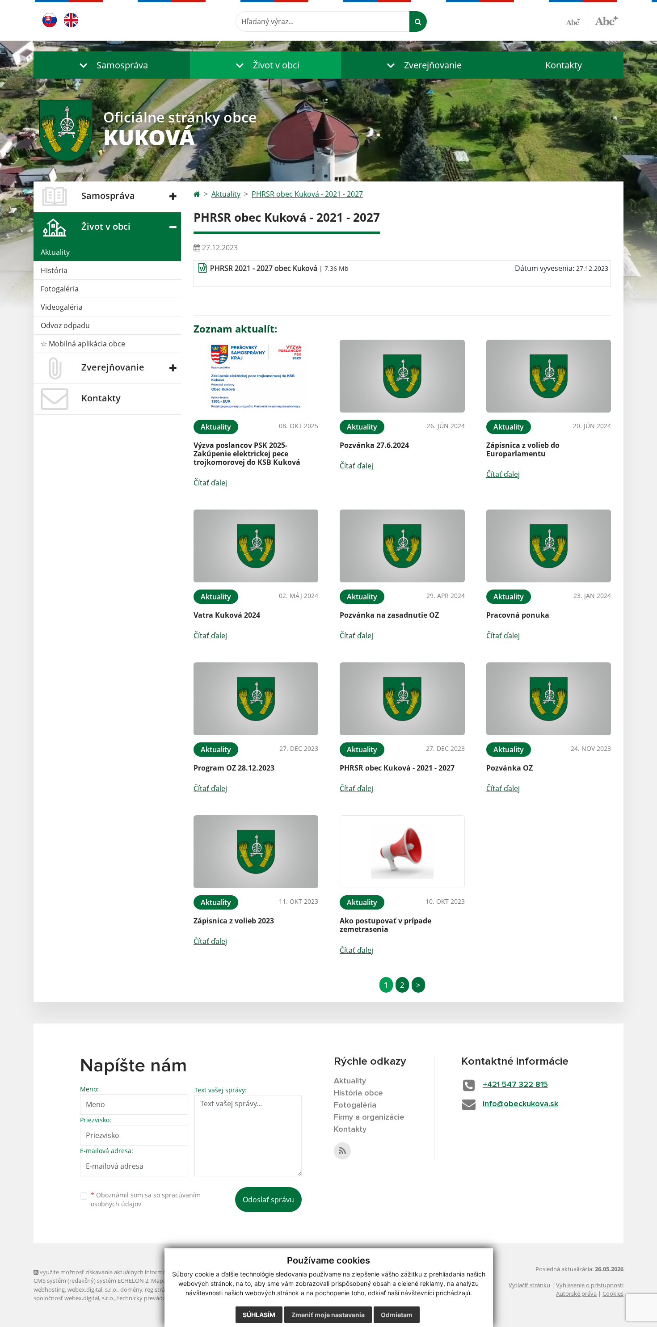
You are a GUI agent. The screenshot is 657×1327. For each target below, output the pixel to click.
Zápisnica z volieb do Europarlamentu (523, 449)
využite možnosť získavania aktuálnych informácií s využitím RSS (124, 1272)
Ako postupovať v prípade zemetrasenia (385, 925)
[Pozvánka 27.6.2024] (402, 376)
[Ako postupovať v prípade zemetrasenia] (402, 851)
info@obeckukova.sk (520, 1104)
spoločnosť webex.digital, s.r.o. (74, 1298)
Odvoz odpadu (65, 325)
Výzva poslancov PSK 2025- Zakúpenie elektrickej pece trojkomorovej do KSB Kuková (247, 453)
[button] (112, 65)
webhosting (49, 1289)
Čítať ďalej (210, 483)
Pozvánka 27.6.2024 (374, 445)
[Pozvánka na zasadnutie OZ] (402, 546)
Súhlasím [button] (259, 1315)
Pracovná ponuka (517, 615)
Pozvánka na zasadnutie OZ (389, 615)
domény (131, 1289)
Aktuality (55, 252)
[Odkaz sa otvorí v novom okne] (342, 1150)
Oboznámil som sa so (146, 1200)
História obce (358, 1093)
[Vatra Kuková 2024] (256, 546)
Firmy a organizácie (369, 1117)
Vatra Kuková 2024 (227, 615)
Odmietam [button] (397, 1315)
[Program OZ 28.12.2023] (256, 698)
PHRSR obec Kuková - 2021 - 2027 (307, 194)
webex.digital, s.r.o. (92, 1289)
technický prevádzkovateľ (151, 1298)
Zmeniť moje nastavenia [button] (328, 1315)
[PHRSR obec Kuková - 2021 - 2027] (402, 698)
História (54, 270)
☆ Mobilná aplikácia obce (83, 344)
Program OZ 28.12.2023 (234, 768)
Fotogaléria (60, 289)
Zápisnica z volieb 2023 (234, 921)
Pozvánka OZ (509, 768)
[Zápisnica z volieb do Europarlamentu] (548, 376)
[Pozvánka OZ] (548, 698)
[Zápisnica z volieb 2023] (256, 851)
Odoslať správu (268, 1200)
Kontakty (563, 65)
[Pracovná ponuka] (548, 546)
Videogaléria (62, 307)
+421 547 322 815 (515, 1085)
